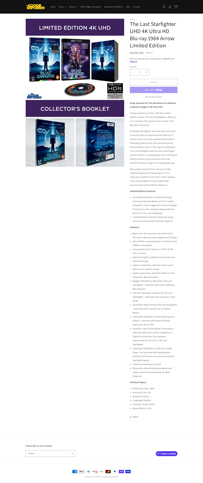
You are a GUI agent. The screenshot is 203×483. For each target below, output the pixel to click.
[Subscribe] (72, 453)
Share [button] (135, 417)
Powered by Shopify (111, 477)
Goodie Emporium (97, 477)
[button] (62, 7)
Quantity (133, 67)
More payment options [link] (153, 96)
